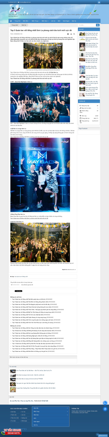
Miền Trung (36, 411)
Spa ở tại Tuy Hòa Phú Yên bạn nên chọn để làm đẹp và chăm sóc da (88, 61)
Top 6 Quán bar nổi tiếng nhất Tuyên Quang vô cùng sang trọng (29, 317)
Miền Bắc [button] (25, 21)
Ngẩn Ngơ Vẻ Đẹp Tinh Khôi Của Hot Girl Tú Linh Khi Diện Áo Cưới (92, 45)
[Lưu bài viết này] (74, 34)
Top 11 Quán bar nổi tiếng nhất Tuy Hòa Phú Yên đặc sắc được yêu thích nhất (32, 343)
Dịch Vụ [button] (74, 21)
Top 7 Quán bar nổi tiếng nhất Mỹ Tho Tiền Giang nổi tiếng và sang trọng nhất (33, 312)
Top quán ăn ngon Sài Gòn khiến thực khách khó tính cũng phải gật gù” (35, 383)
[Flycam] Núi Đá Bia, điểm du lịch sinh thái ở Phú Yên (92, 39)
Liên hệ (23, 415)
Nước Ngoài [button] (66, 21)
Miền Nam (36, 415)
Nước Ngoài (37, 421)
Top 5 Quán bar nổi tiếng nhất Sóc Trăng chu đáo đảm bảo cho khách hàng (32, 328)
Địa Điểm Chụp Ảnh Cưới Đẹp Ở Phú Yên (91, 67)
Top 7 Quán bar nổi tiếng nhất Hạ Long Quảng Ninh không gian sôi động (31, 333)
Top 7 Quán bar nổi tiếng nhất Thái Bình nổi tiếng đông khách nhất (30, 302)
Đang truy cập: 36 (22, 429)
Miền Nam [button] (45, 21)
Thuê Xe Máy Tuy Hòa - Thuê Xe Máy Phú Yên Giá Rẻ (92, 77)
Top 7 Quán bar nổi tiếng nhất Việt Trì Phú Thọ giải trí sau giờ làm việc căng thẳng (34, 346)
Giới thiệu (13, 412)
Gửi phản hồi (104, 435)
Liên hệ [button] (53, 21)
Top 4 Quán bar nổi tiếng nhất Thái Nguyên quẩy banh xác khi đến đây (31, 304)
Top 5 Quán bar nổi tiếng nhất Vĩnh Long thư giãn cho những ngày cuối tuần (32, 320)
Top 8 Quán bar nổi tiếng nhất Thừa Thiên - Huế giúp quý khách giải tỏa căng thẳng (34, 309)
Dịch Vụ (36, 425)
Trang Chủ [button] (17, 21)
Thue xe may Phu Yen (27, 401)
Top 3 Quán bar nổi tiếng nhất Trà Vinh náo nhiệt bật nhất (27, 315)
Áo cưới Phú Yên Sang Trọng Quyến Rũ (92, 94)
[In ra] (71, 34)
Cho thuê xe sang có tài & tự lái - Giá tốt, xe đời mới (30, 375)
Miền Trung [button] (35, 21)
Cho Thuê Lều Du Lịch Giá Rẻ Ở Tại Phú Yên (92, 34)
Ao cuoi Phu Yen (15, 401)
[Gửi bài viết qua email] (68, 34)
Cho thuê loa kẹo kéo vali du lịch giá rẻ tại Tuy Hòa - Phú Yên (92, 54)
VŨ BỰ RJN (44, 401)
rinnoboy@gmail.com (25, 2)
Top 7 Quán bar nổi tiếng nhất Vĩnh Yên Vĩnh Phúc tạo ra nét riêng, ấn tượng (32, 322)
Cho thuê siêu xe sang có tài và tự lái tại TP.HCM (29, 379)
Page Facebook (83, 128)
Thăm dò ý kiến (15, 418)
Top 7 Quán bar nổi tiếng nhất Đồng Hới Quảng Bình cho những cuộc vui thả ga (33, 341)
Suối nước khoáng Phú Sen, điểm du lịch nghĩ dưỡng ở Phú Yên (92, 89)
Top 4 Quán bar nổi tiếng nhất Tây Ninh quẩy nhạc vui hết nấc (28, 299)
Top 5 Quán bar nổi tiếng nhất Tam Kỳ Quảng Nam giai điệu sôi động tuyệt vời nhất (34, 338)
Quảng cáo (24, 418)
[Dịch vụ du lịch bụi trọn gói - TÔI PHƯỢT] (15, 9)
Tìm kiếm (13, 421)
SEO (35, 418)
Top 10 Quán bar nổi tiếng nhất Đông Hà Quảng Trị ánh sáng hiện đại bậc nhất (33, 330)
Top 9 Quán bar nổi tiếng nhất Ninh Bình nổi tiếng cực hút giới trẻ (29, 351)
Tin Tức (23, 412)
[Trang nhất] (11, 21)
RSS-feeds (24, 421)
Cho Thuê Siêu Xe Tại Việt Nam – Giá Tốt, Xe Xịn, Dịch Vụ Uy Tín (34, 370)
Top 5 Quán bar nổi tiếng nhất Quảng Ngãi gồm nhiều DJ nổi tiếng (29, 336)
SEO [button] (59, 21)
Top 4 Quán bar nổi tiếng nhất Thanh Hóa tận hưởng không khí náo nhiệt (31, 307)
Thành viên (14, 415)
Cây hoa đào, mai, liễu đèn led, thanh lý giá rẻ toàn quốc (92, 83)
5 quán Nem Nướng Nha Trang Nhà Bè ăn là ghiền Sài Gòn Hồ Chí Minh (35, 388)
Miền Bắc (36, 408)
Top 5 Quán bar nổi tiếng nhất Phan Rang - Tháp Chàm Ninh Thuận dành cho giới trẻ (34, 348)
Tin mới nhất (13, 366)
